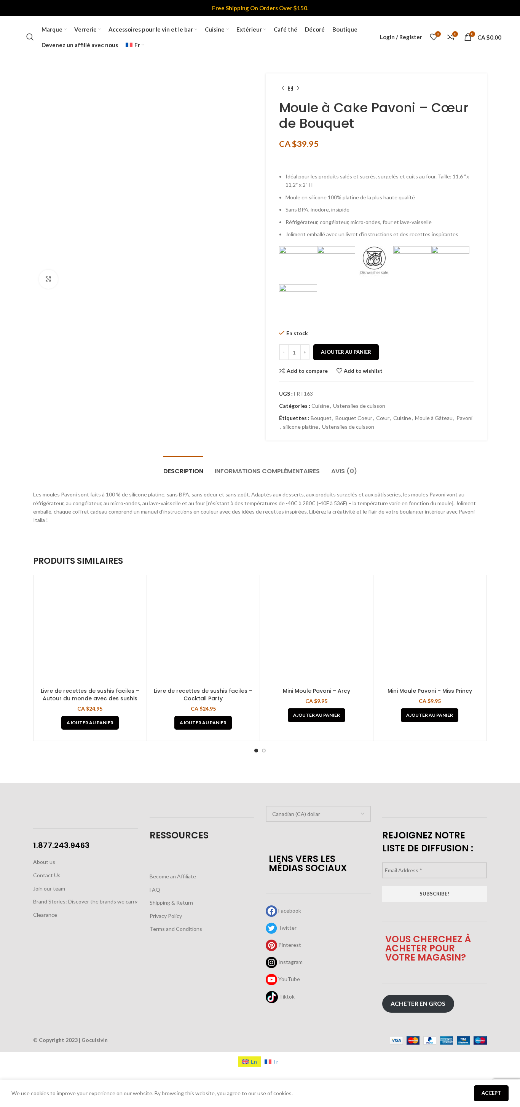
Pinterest (289, 945)
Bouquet (321, 418)
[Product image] (90, 631)
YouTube (288, 979)
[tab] (183, 467)
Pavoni (464, 418)
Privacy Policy (166, 916)
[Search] (30, 37)
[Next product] (298, 88)
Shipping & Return (171, 902)
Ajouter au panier (346, 352)
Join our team (49, 888)
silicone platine (300, 426)
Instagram (290, 962)
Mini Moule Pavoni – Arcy (316, 691)
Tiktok (286, 996)
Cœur (382, 418)
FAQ (155, 889)
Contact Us (47, 875)
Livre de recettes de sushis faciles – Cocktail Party (203, 694)
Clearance (45, 914)
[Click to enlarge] (48, 279)
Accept (491, 1093)
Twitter (287, 927)
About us (44, 862)
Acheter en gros (418, 1003)
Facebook (289, 910)
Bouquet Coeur (353, 418)
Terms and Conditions (176, 929)
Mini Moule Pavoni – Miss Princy (430, 691)
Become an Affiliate (173, 876)
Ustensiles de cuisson (359, 405)
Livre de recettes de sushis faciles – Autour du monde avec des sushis (90, 694)
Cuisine (320, 405)
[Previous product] (283, 88)
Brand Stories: (50, 901)
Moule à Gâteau (434, 418)
